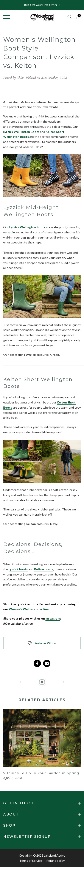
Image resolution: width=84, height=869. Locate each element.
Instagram (52, 618)
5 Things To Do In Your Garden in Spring (41, 773)
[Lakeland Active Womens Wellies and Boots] (42, 175)
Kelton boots (43, 569)
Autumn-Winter (45, 643)
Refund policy (55, 860)
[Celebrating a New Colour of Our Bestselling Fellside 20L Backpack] (63, 682)
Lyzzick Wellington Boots (21, 131)
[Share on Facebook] (37, 663)
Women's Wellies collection (29, 609)
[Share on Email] (46, 663)
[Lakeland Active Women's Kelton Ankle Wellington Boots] (42, 461)
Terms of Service (30, 860)
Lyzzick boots (18, 569)
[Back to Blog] (42, 682)
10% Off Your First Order (40, 5)
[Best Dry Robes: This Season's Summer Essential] (20, 682)
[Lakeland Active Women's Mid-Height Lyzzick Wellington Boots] (42, 296)
